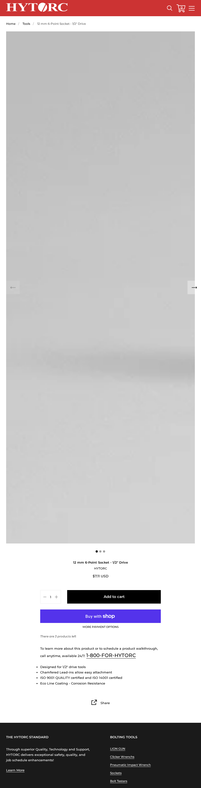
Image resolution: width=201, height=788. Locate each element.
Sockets (116, 773)
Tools (26, 24)
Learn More (15, 770)
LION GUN (117, 748)
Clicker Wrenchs (122, 757)
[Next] (194, 287)
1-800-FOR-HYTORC (111, 655)
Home (10, 24)
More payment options (101, 627)
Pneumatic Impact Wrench (130, 765)
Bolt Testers (118, 781)
